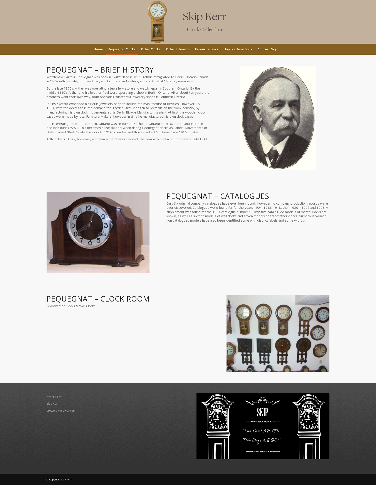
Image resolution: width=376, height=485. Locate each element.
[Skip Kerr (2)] (188, 22)
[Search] (282, 49)
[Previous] (236, 333)
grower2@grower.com (61, 410)
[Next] (319, 333)
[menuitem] (98, 49)
